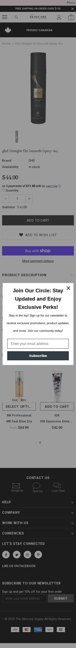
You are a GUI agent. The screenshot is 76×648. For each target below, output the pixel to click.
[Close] (68, 288)
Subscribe (38, 355)
